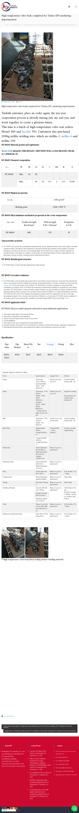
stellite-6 (66, 136)
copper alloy (8, 285)
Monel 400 (6, 151)
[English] (5, 808)
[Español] (16, 808)
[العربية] (3, 808)
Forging (50, 344)
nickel (67, 298)
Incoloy (26, 131)
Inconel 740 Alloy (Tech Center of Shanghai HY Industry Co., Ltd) (38, 753)
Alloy (7, 167)
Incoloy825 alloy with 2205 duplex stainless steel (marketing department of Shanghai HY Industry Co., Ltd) (39, 794)
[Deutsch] (8, 808)
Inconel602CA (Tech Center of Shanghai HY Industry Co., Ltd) (40, 775)
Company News (17, 25)
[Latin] (13, 808)
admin (20, 102)
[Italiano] (11, 808)
